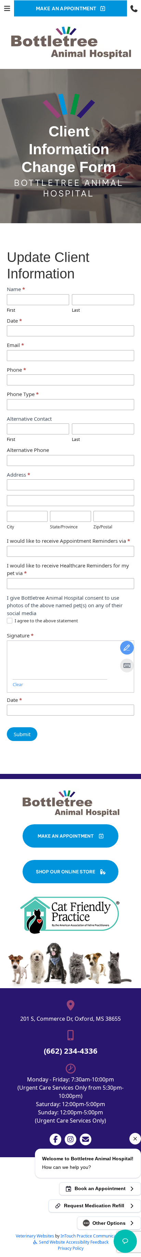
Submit (22, 734)
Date (14, 320)
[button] (134, 8)
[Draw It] (127, 648)
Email (15, 345)
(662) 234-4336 (71, 1050)
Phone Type (23, 394)
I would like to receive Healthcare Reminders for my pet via (68, 569)
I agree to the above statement (46, 621)
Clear (18, 684)
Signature (20, 635)
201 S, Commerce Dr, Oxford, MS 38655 (70, 1018)
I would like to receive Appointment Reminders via (68, 540)
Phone (16, 369)
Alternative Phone (28, 449)
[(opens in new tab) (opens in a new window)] (70, 915)
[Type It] (127, 665)
